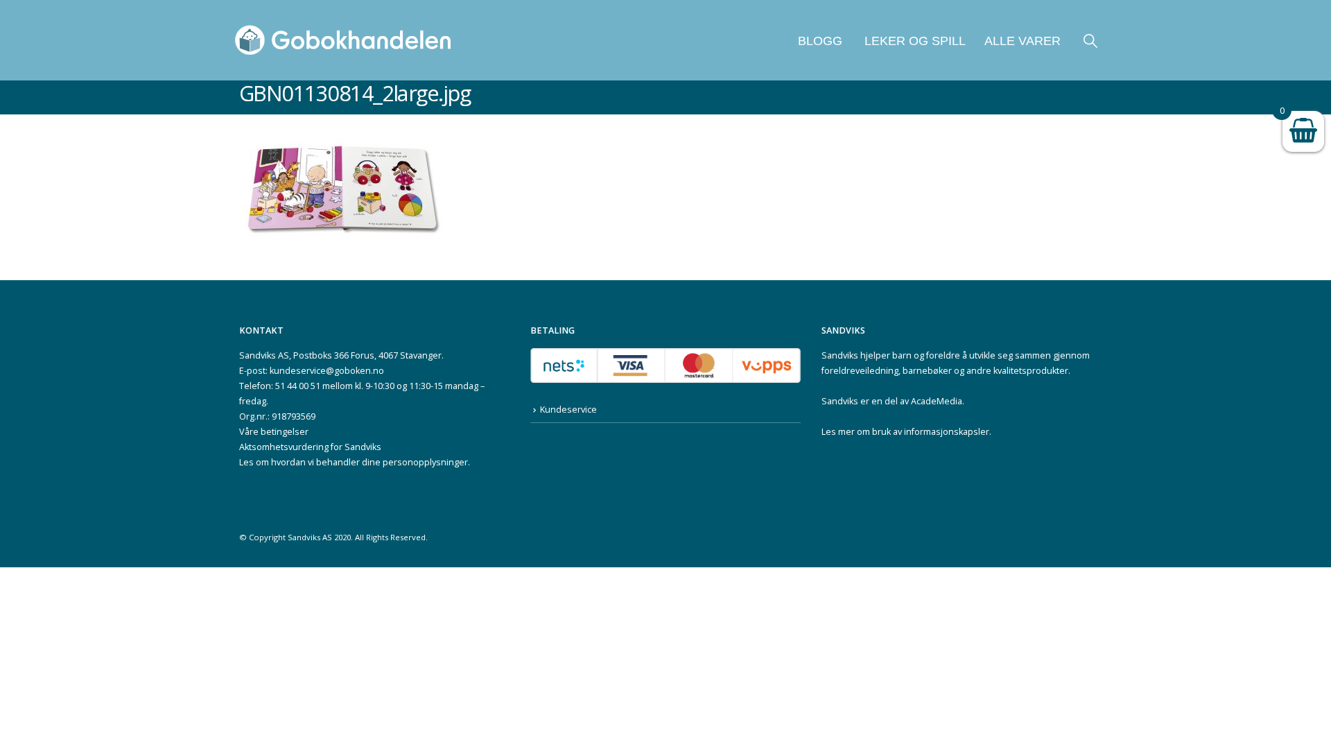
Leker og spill (913, 41)
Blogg (820, 41)
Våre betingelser (273, 432)
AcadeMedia (936, 401)
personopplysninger (425, 462)
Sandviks (839, 355)
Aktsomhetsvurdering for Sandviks (310, 447)
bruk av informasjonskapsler (930, 432)
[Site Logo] (343, 40)
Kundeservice (568, 409)
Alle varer (1022, 41)
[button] (1090, 40)
